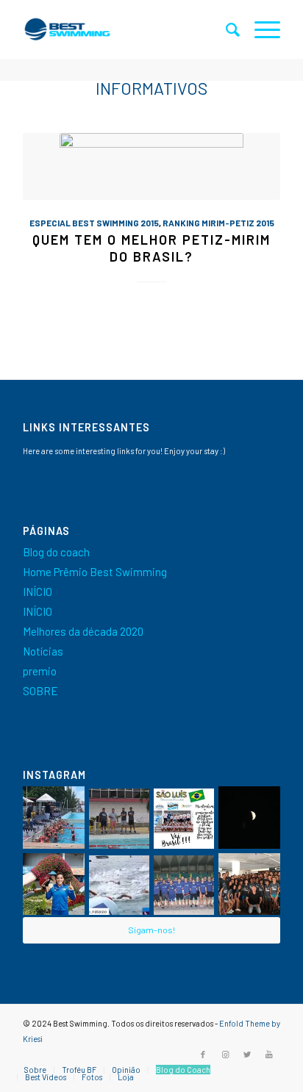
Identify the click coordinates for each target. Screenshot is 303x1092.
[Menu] (260, 29)
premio (40, 671)
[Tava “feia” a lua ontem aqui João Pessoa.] (249, 817)
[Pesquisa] (225, 29)
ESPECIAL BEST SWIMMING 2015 (94, 223)
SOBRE (40, 690)
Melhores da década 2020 (83, 631)
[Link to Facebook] (203, 1054)
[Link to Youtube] (269, 1054)
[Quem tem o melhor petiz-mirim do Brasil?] (151, 166)
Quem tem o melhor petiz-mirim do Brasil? (151, 248)
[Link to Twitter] (247, 1054)
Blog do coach (56, 551)
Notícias (43, 651)
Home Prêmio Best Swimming (95, 571)
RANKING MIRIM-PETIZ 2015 (218, 223)
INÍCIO (37, 591)
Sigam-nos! (151, 929)
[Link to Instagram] (225, 1054)
